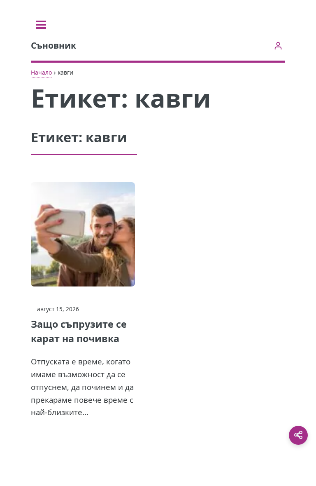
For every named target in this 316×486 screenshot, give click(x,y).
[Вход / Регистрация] (278, 45)
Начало (41, 72)
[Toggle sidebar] (41, 25)
